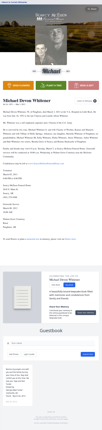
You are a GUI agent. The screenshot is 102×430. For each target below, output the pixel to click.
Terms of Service (58, 419)
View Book (55, 285)
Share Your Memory (85, 312)
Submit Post (88, 354)
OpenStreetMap (53, 423)
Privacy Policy (44, 419)
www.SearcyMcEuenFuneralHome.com (46, 163)
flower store (70, 238)
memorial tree (33, 238)
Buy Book (69, 285)
